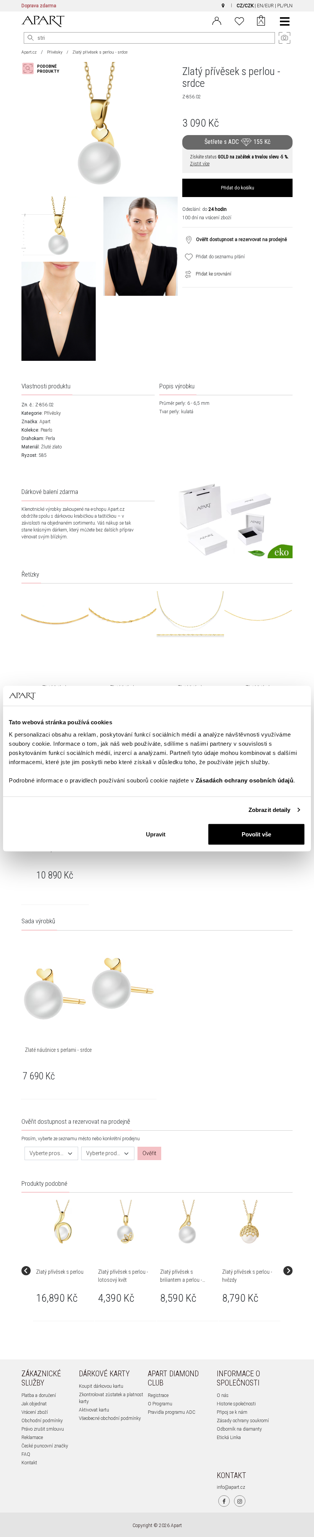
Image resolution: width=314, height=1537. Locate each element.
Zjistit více (199, 163)
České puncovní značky (44, 1446)
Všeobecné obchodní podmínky (110, 1418)
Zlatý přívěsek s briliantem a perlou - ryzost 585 (181, 1280)
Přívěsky (54, 52)
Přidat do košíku (237, 188)
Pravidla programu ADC (171, 1412)
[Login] (217, 20)
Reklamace (32, 1437)
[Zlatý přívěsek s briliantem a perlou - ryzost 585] (187, 1222)
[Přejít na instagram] (239, 1501)
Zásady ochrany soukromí (243, 1420)
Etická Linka (229, 1437)
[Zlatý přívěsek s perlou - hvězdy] (249, 1222)
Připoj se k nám (232, 1412)
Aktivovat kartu (94, 1410)
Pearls (46, 430)
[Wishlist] (239, 20)
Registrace (158, 1395)
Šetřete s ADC (237, 141)
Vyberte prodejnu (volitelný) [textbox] (103, 1153)
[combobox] (51, 1153)
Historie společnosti (236, 1404)
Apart (45, 421)
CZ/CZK (245, 5)
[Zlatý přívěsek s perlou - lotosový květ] (125, 1222)
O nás (223, 1395)
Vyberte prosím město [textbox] (46, 1153)
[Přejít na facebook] (224, 1501)
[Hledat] (31, 38)
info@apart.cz (231, 1487)
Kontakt (29, 1462)
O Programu (160, 1404)
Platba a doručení (38, 1395)
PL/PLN (285, 5)
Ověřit (149, 1153)
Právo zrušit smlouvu (42, 1429)
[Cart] (261, 21)
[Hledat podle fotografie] (44, 68)
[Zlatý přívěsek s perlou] (63, 1222)
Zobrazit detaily (270, 810)
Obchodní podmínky (42, 1420)
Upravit (155, 834)
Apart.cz (29, 52)
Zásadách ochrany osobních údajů (245, 780)
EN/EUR (265, 5)
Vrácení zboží (34, 1412)
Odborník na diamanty (239, 1429)
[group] (64, 1270)
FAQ (25, 1454)
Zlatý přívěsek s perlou (59, 1272)
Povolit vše (256, 834)
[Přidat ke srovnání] (186, 274)
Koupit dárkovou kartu (101, 1386)
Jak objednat (34, 1404)
